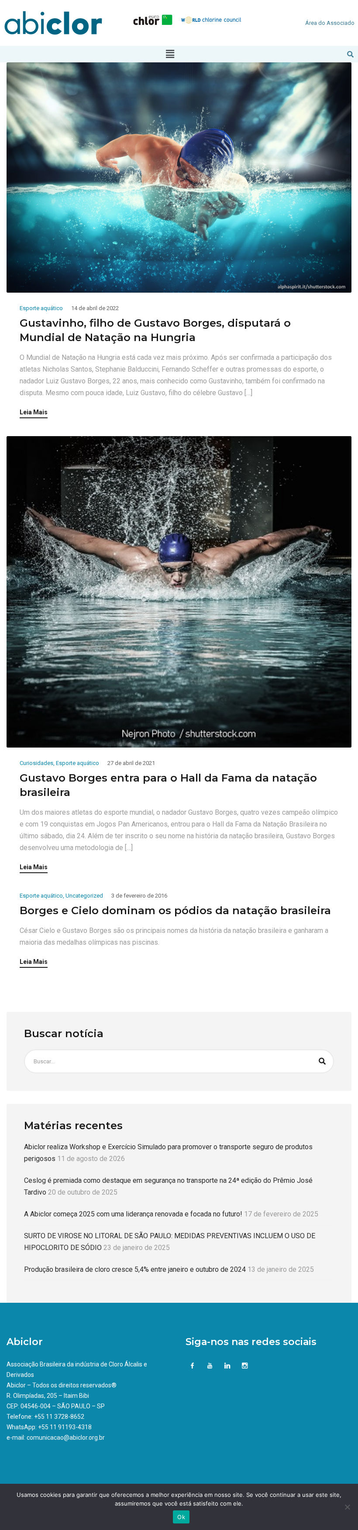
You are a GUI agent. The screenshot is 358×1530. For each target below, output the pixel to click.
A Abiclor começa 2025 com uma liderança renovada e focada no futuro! (133, 1214)
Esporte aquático (41, 308)
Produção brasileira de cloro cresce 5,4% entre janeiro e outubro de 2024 (135, 1269)
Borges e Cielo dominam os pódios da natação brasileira (175, 910)
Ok (181, 1516)
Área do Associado (330, 23)
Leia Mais (34, 412)
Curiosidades (36, 763)
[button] (169, 54)
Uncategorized (84, 895)
